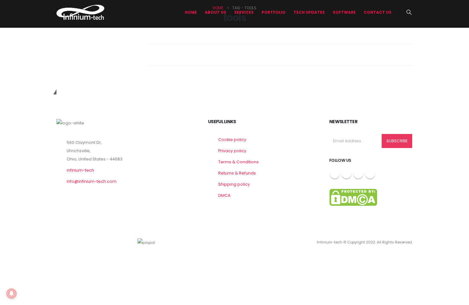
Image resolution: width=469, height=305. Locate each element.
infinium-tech (80, 170)
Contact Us (377, 12)
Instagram (358, 174)
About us (215, 12)
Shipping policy (234, 184)
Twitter (346, 174)
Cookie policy (232, 139)
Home (191, 12)
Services (244, 12)
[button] (409, 12)
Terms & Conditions (238, 162)
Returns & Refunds (237, 173)
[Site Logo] (80, 12)
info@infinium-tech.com (91, 181)
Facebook (334, 174)
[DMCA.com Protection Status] (353, 197)
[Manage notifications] (11, 293)
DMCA (224, 195)
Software (344, 12)
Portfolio (274, 12)
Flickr (370, 174)
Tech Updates (309, 12)
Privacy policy (232, 150)
